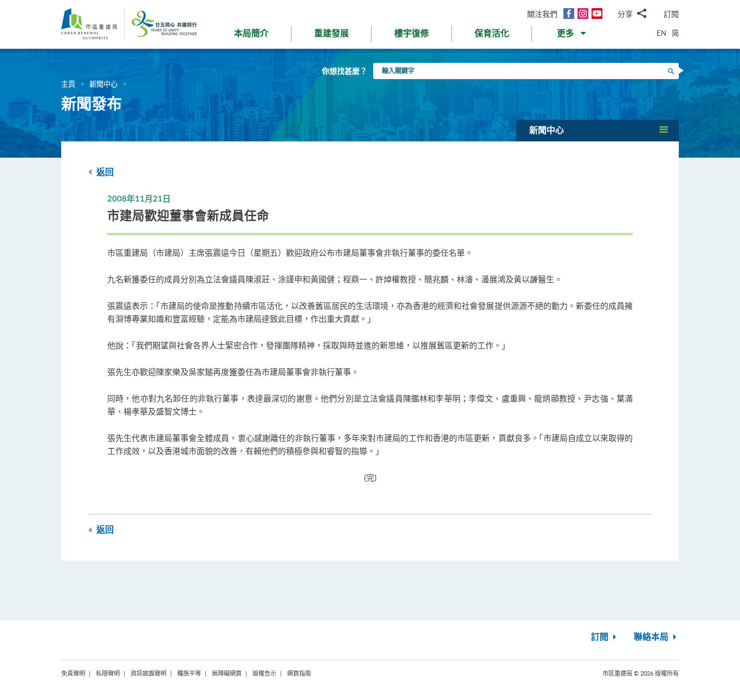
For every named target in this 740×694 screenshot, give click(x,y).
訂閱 (671, 14)
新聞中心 (103, 84)
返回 (104, 172)
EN (661, 33)
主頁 (68, 84)
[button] (572, 36)
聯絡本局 (652, 637)
